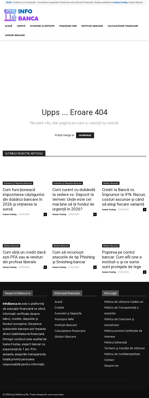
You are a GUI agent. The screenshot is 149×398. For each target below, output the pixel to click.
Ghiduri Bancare (110, 183)
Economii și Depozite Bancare (18, 183)
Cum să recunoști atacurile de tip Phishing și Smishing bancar (73, 257)
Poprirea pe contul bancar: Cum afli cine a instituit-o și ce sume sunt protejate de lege (122, 259)
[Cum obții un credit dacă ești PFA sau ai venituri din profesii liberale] (25, 235)
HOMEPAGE (85, 135)
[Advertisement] (74, 69)
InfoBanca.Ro (21, 394)
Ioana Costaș (9, 214)
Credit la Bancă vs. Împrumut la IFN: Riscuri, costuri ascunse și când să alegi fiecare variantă (124, 197)
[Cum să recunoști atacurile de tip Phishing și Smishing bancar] (74, 235)
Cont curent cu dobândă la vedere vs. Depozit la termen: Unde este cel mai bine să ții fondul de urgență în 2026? (73, 199)
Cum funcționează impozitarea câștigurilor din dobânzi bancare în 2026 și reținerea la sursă (24, 199)
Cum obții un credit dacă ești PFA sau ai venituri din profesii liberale (24, 257)
